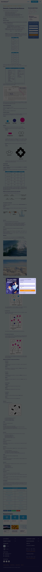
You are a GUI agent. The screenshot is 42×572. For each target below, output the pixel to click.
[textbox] (21, 288)
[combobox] (21, 288)
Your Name (21, 282)
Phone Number (22, 286)
